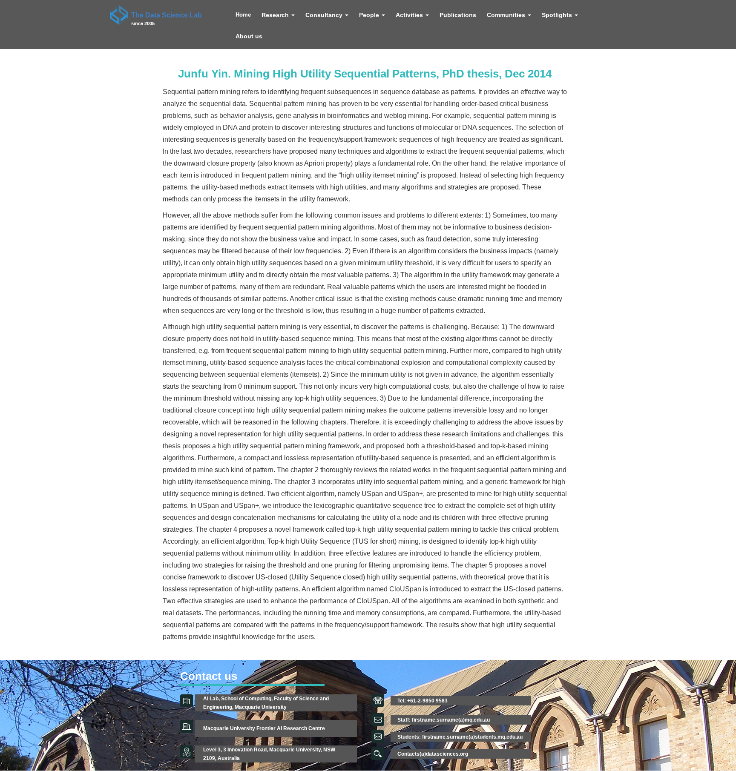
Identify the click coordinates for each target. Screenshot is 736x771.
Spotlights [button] (558, 14)
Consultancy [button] (324, 14)
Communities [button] (507, 14)
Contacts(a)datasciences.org (432, 754)
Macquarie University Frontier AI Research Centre (264, 728)
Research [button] (276, 14)
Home (243, 15)
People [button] (370, 14)
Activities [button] (410, 14)
